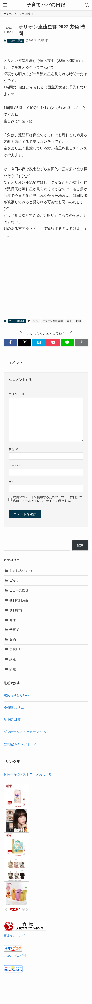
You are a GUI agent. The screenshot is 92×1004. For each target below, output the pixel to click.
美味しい (15, 649)
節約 (12, 639)
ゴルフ (14, 580)
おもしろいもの (20, 570)
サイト (13, 481)
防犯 (12, 669)
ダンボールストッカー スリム (25, 732)
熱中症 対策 (12, 719)
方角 (69, 321)
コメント (16, 394)
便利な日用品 (19, 600)
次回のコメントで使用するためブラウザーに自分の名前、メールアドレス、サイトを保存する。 (47, 498)
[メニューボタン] (5, 5)
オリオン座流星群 (52, 321)
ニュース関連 (16, 40)
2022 (36, 321)
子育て (14, 629)
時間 (78, 321)
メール (15, 465)
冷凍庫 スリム (14, 707)
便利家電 (15, 610)
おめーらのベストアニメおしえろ (28, 774)
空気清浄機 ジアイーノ (20, 744)
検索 (80, 545)
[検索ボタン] (87, 5)
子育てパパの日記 (46, 5)
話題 (12, 659)
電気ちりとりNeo (16, 695)
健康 (12, 620)
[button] (10, 342)
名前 (13, 449)
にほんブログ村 (15, 956)
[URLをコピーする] (81, 342)
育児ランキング (14, 935)
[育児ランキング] (25, 930)
